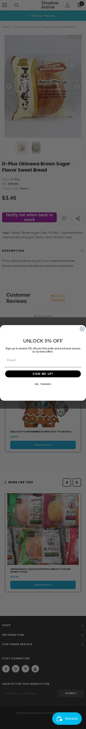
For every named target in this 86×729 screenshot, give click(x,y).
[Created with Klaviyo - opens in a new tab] (43, 402)
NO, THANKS (43, 384)
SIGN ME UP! (43, 373)
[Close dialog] (82, 329)
